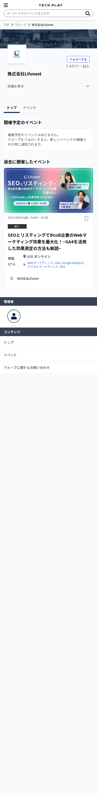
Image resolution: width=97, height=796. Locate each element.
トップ (9, 342)
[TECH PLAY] (50, 5)
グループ (20, 25)
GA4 (57, 263)
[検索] (87, 13)
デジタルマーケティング (43, 266)
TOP (6, 25)
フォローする (78, 59)
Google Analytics (72, 263)
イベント (10, 354)
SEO (62, 266)
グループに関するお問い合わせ (27, 367)
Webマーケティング (40, 263)
